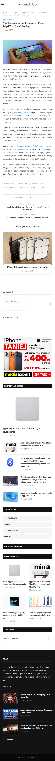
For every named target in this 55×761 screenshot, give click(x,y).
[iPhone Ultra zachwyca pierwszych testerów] (27, 248)
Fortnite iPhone (38, 183)
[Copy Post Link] (39, 197)
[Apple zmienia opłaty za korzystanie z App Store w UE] (10, 497)
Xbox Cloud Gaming (37, 188)
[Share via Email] (42, 197)
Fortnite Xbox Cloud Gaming (15, 188)
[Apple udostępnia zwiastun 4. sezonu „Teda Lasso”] (10, 714)
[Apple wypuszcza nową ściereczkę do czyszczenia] (27, 408)
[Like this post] (32, 197)
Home (5, 12)
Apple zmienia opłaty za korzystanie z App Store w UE (36, 494)
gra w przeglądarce (20, 112)
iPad (15, 12)
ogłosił (14, 69)
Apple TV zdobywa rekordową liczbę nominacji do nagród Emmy (36, 726)
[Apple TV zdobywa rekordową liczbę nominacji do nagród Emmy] (10, 729)
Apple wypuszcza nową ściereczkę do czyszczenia (22, 430)
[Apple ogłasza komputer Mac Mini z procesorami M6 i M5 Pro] (10, 447)
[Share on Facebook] (35, 197)
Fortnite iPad (23, 183)
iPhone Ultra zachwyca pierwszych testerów (27, 267)
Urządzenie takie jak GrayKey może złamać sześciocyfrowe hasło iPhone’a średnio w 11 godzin (35, 480)
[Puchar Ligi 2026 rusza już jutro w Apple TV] (10, 698)
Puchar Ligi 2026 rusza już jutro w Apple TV (35, 695)
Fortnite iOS (8, 183)
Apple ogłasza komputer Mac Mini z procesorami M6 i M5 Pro (35, 444)
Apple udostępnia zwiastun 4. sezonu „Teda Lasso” (36, 711)
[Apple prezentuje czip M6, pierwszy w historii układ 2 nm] (14, 601)
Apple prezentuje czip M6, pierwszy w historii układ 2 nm (14, 615)
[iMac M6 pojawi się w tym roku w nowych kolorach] (40, 601)
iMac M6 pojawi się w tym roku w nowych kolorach (40, 613)
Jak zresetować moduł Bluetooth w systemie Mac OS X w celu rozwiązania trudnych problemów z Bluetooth (35, 462)
